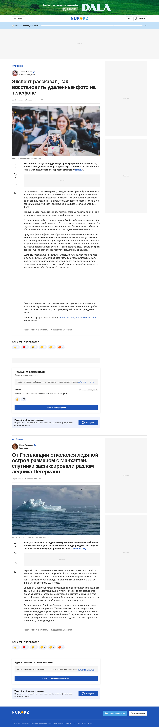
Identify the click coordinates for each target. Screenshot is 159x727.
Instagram (90, 422)
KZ (129, 19)
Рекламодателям (138, 713)
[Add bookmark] (15, 193)
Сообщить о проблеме (115, 713)
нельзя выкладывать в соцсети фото (78, 317)
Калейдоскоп (17, 66)
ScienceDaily (79, 548)
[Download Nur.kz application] (79, 7)
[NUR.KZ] (79, 19)
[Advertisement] (79, 43)
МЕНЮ (20, 19)
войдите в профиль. (86, 382)
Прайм (78, 170)
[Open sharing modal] (15, 184)
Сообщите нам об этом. (62, 330)
